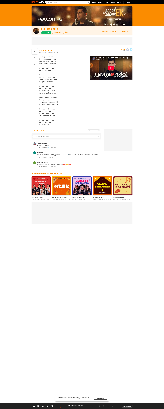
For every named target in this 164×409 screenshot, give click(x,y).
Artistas (94, 2)
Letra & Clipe (127, 406)
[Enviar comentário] (98, 136)
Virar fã (58, 32)
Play (38, 406)
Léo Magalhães (49, 29)
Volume (47, 406)
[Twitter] (131, 49)
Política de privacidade (83, 399)
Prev (34, 406)
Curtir (38, 147)
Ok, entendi (100, 398)
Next (43, 406)
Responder (44, 147)
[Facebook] (127, 49)
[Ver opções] (66, 32)
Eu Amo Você (71, 405)
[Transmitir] (117, 406)
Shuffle (99, 406)
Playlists (106, 2)
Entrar (128, 2)
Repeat (103, 406)
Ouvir (47, 32)
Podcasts (112, 2)
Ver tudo (56, 52)
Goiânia (113, 31)
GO (118, 31)
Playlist (112, 406)
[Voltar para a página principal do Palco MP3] (38, 2)
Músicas (100, 2)
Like (52, 406)
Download (108, 406)
